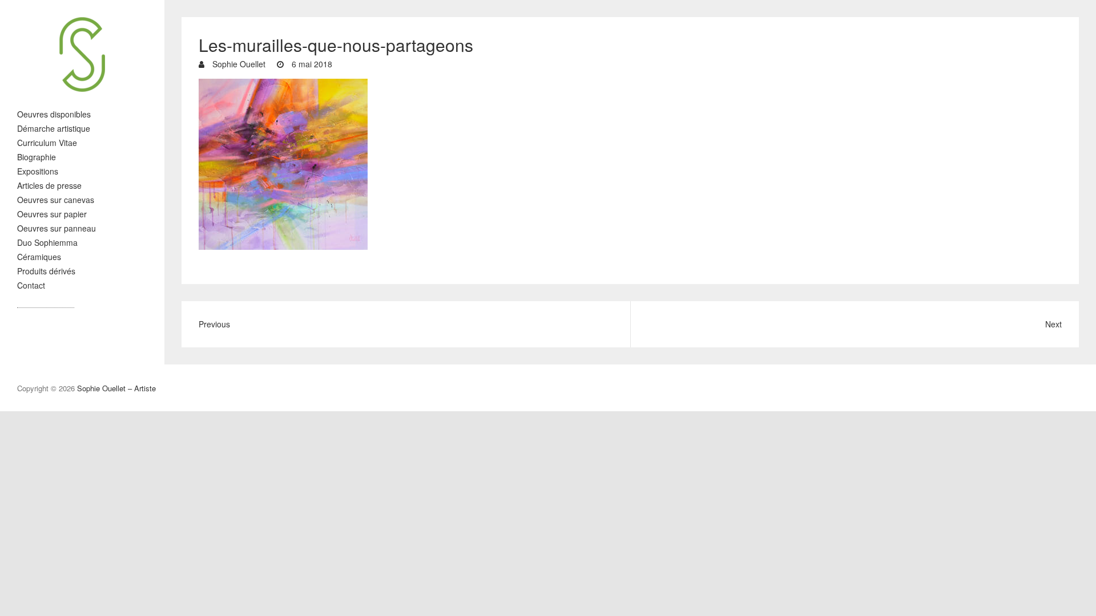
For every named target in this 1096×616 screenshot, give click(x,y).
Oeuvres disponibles (54, 114)
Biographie (36, 157)
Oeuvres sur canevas (55, 199)
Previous (214, 324)
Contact (31, 285)
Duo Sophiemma (47, 242)
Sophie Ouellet (237, 64)
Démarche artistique (53, 128)
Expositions (37, 171)
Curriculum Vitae (47, 142)
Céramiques (39, 256)
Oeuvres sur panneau (56, 228)
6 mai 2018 (310, 64)
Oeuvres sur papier (52, 214)
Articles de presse (49, 185)
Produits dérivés (46, 271)
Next (1053, 324)
